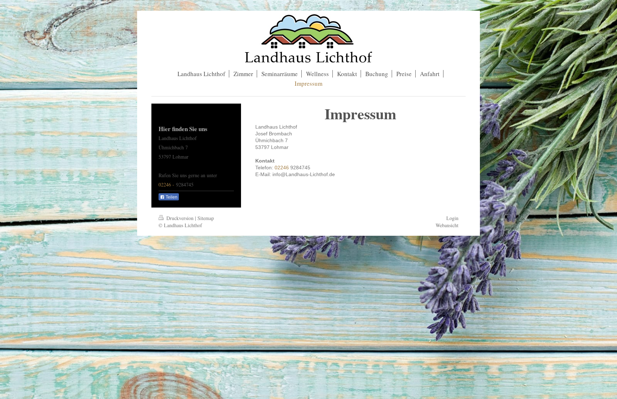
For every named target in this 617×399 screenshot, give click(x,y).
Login (452, 218)
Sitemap (205, 218)
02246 (282, 167)
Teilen (171, 197)
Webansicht (447, 225)
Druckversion (180, 218)
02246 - (167, 184)
